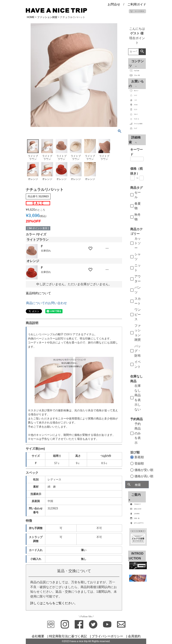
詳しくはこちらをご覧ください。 (53, 603)
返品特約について (38, 293)
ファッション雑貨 (47, 17)
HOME (30, 17)
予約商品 (136, 419)
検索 (142, 52)
